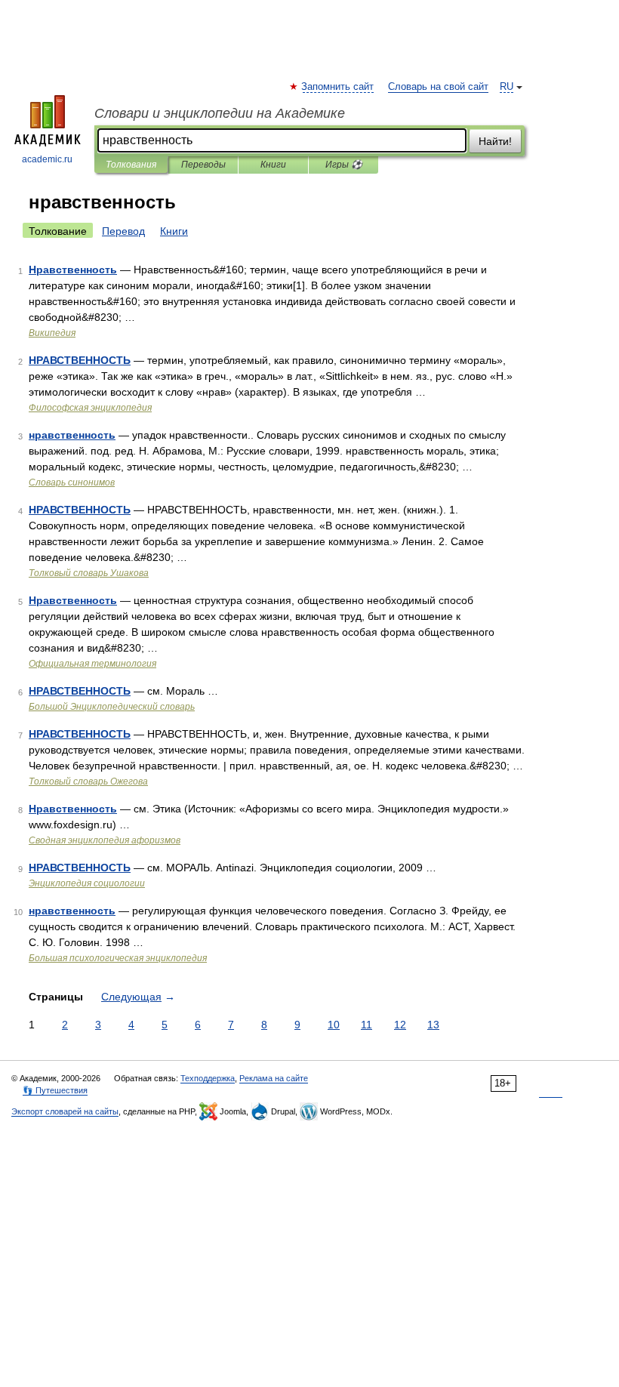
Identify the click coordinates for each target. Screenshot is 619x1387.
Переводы (203, 164)
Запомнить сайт (338, 87)
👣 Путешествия (55, 1090)
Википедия (52, 333)
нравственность (72, 435)
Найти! (495, 141)
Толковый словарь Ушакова (89, 573)
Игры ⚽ (343, 164)
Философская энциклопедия (90, 407)
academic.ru (47, 159)
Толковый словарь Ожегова (88, 781)
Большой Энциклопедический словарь (112, 706)
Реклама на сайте (273, 1078)
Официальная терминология (92, 663)
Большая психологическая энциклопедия (118, 958)
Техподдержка (207, 1078)
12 (400, 1025)
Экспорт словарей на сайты (65, 1111)
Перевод (123, 231)
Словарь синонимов (72, 482)
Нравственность (73, 270)
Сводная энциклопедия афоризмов (104, 840)
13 (433, 1025)
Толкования (131, 164)
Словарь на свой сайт (438, 87)
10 (334, 1025)
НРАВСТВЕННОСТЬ (80, 360)
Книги (273, 164)
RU (506, 87)
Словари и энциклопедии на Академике (219, 113)
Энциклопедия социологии (87, 883)
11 (366, 1025)
